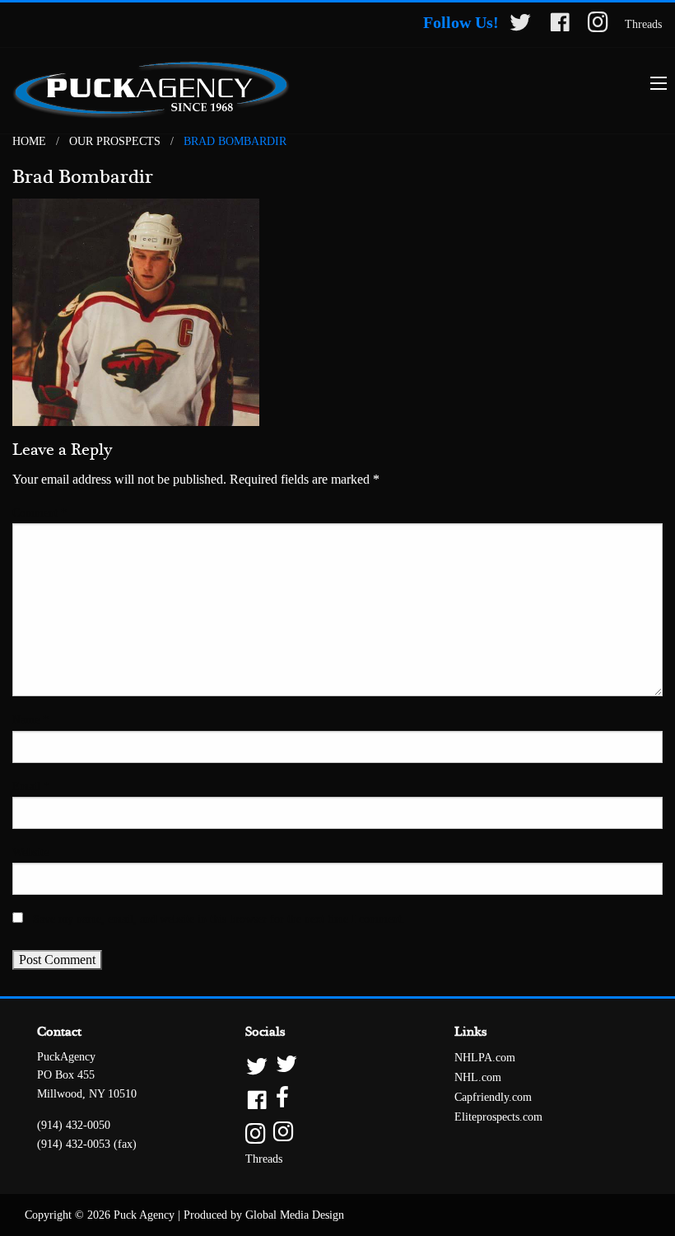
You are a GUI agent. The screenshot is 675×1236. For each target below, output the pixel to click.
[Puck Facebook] (560, 25)
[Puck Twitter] (520, 25)
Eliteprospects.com (498, 1117)
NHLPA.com (484, 1057)
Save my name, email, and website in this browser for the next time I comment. (219, 919)
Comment (39, 513)
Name (30, 720)
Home (29, 141)
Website (30, 852)
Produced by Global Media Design (264, 1215)
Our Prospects (115, 141)
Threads (643, 24)
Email (30, 786)
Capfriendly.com (493, 1097)
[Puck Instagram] (598, 25)
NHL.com (477, 1077)
